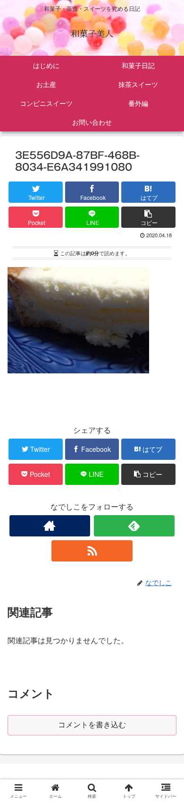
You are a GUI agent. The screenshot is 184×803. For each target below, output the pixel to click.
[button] (167, 784)
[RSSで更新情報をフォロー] (92, 550)
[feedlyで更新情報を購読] (134, 525)
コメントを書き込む (92, 725)
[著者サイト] (50, 525)
